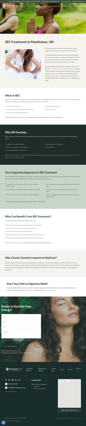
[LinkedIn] (16, 1)
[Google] (14, 1)
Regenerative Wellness (51, 6)
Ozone (76, 6)
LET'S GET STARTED (10, 346)
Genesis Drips (66, 6)
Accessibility (58, 418)
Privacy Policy (65, 418)
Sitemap (79, 418)
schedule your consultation (48, 290)
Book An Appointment (11, 391)
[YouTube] (18, 1)
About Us (22, 6)
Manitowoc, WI (66, 1)
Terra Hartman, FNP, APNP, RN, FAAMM (63, 69)
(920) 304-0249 (35, 1)
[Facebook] (9, 1)
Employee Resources (79, 1)
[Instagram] (12, 1)
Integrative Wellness (34, 6)
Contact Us (78, 369)
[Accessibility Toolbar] (3, 423)
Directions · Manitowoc (69, 410)
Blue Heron (18, 421)
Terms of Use (73, 418)
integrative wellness (55, 76)
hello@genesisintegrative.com (51, 1)
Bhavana (70, 369)
